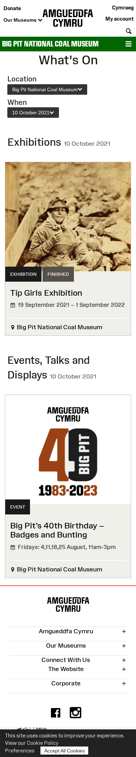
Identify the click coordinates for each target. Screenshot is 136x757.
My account (119, 19)
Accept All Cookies (64, 751)
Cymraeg (123, 7)
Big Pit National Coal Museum (50, 44)
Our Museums (20, 20)
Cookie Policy (43, 743)
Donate (12, 8)
